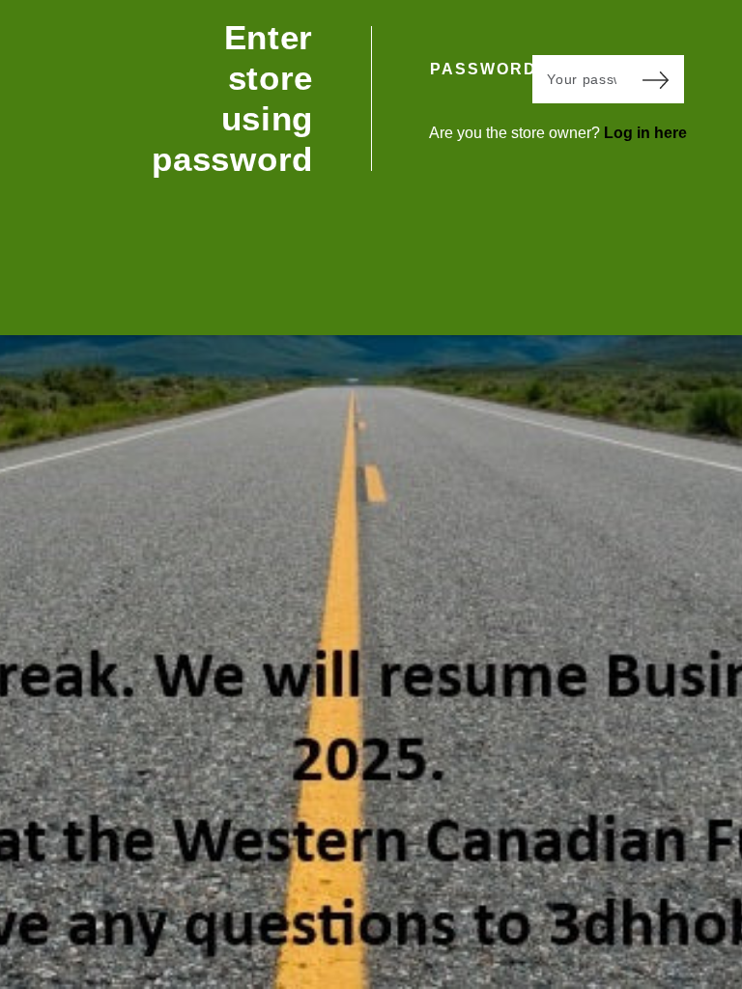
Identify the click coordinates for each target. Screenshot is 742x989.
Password (481, 69)
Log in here (645, 133)
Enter (655, 79)
